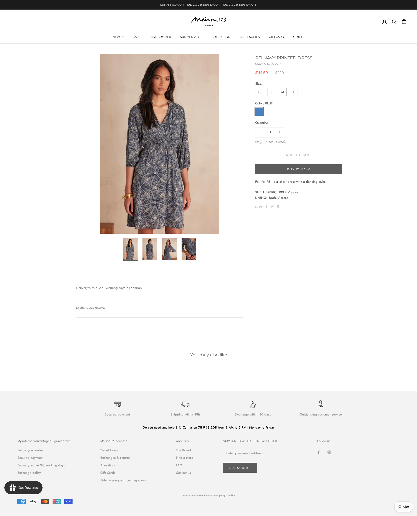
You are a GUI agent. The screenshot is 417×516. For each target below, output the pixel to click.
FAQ (179, 465)
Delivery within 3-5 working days (41, 465)
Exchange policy (29, 472)
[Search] (394, 21)
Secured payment (30, 457)
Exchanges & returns (90, 307)
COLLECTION (221, 37)
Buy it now (298, 169)
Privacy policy (218, 495)
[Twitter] (272, 206)
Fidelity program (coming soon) (123, 480)
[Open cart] (404, 21)
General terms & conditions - (196, 495)
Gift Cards (107, 472)
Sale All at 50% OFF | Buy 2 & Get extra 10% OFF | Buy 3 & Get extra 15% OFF (208, 4)
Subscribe (240, 467)
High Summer (160, 37)
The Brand (183, 450)
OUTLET (298, 37)
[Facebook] (266, 206)
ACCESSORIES (250, 37)
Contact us (183, 472)
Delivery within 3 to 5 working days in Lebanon (109, 288)
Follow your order (30, 450)
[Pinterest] (278, 206)
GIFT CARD (276, 37)
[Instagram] (329, 452)
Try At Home (109, 450)
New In (118, 37)
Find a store (184, 457)
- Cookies (230, 495)
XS (259, 92)
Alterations (108, 465)
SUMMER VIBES (191, 37)
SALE (136, 37)
